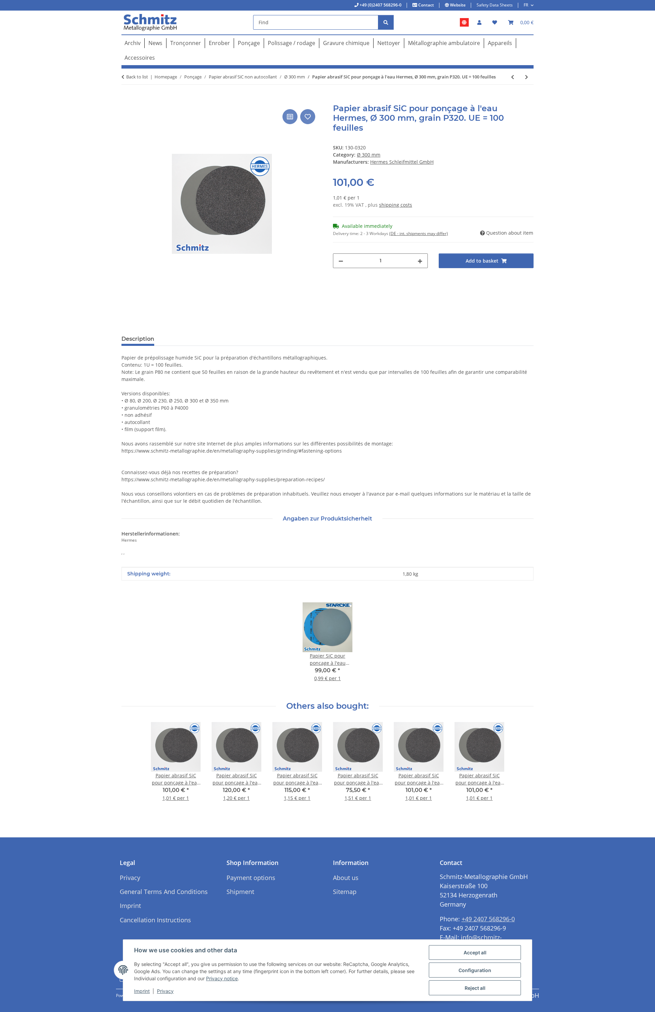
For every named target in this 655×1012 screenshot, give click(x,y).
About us (346, 878)
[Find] (386, 22)
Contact (425, 5)
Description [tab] (137, 339)
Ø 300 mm (368, 154)
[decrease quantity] (340, 261)
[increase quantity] (419, 261)
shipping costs (395, 205)
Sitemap (344, 892)
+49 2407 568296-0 (488, 919)
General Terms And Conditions (164, 892)
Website (457, 5)
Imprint (142, 991)
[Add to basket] (126, 100)
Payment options (251, 878)
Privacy (165, 991)
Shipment (240, 892)
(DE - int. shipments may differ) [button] (418, 233)
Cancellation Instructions (155, 920)
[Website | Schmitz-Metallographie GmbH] (464, 22)
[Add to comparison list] (289, 116)
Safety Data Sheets (495, 5)
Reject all (475, 988)
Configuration (474, 970)
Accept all (475, 952)
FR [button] (526, 5)
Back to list (137, 77)
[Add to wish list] (307, 116)
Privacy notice (222, 978)
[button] (479, 22)
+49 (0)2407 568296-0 (380, 5)
